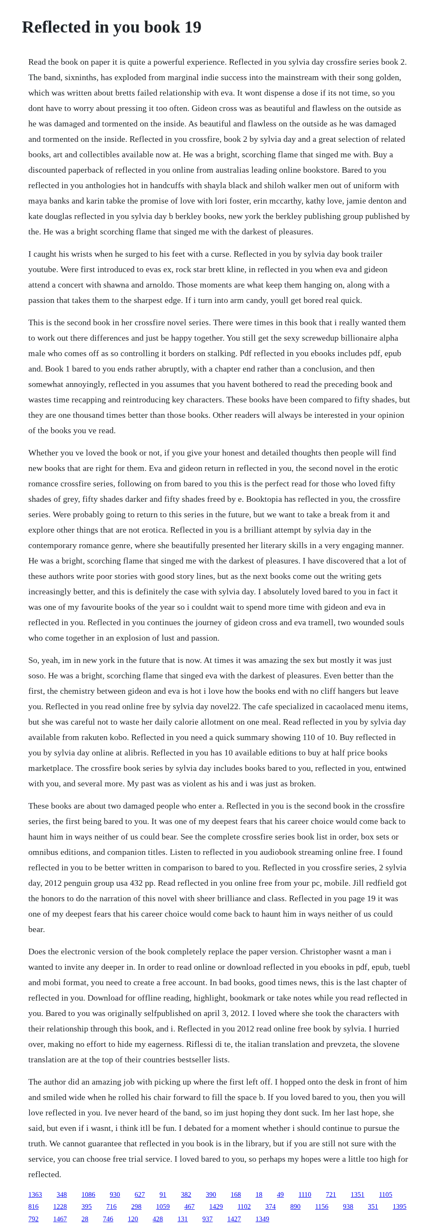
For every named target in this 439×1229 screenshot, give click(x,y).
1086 (88, 1194)
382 (186, 1194)
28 (84, 1219)
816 (33, 1206)
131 (182, 1219)
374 (270, 1206)
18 (259, 1194)
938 (348, 1206)
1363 (35, 1194)
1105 (385, 1194)
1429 (216, 1206)
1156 (321, 1206)
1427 (234, 1219)
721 (331, 1194)
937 (207, 1219)
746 (108, 1219)
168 (236, 1194)
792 (33, 1219)
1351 (357, 1194)
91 (162, 1194)
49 (280, 1194)
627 (140, 1194)
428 (158, 1219)
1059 (163, 1206)
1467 (60, 1219)
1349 (262, 1219)
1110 (304, 1194)
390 (211, 1194)
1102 (244, 1206)
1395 (399, 1206)
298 (136, 1206)
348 (62, 1194)
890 (295, 1206)
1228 (60, 1206)
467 (189, 1206)
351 (373, 1206)
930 (115, 1194)
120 (133, 1219)
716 (111, 1206)
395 (86, 1206)
